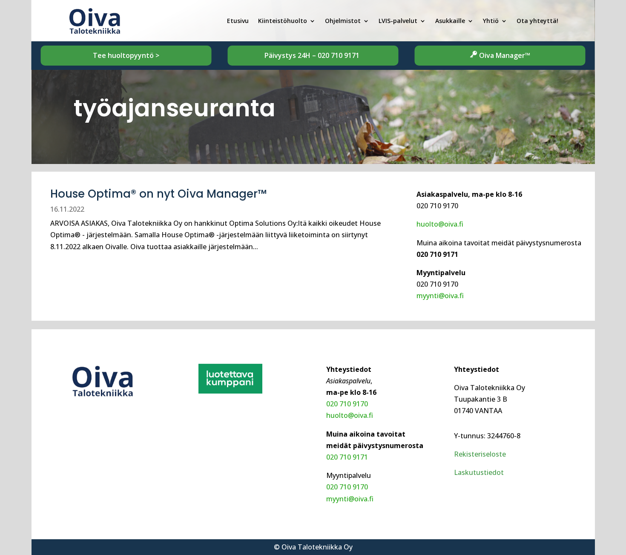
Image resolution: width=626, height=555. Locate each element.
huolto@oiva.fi (439, 224)
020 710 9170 (347, 403)
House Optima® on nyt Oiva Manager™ (158, 193)
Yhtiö (491, 21)
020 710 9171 (339, 55)
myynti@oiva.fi (440, 295)
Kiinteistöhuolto (282, 21)
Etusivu (238, 21)
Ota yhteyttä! (537, 21)
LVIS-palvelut (398, 21)
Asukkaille (450, 21)
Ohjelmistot (343, 21)
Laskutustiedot (479, 472)
